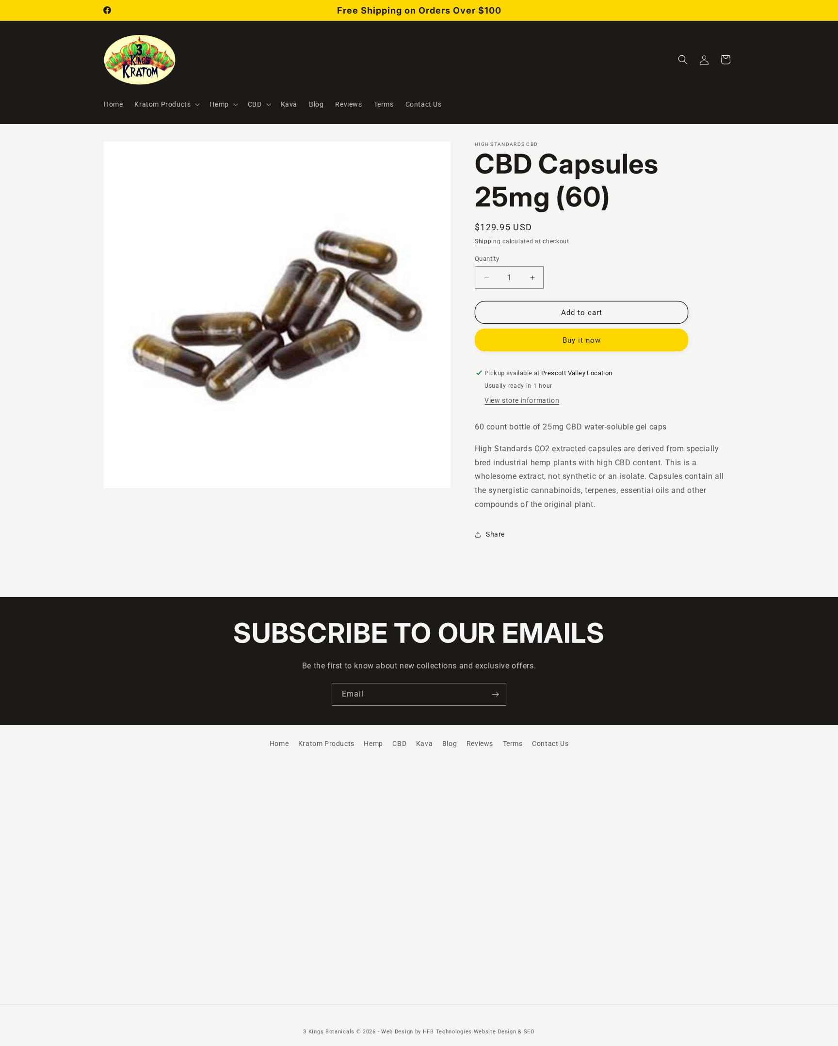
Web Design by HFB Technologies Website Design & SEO (458, 1032)
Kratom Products (326, 743)
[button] (166, 104)
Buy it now (582, 340)
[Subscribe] (495, 694)
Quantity (487, 258)
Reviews (480, 743)
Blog (449, 743)
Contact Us (550, 743)
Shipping (488, 241)
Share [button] (495, 534)
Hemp (373, 743)
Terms (513, 743)
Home (279, 743)
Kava (424, 743)
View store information (521, 400)
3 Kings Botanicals (329, 1032)
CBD (399, 743)
